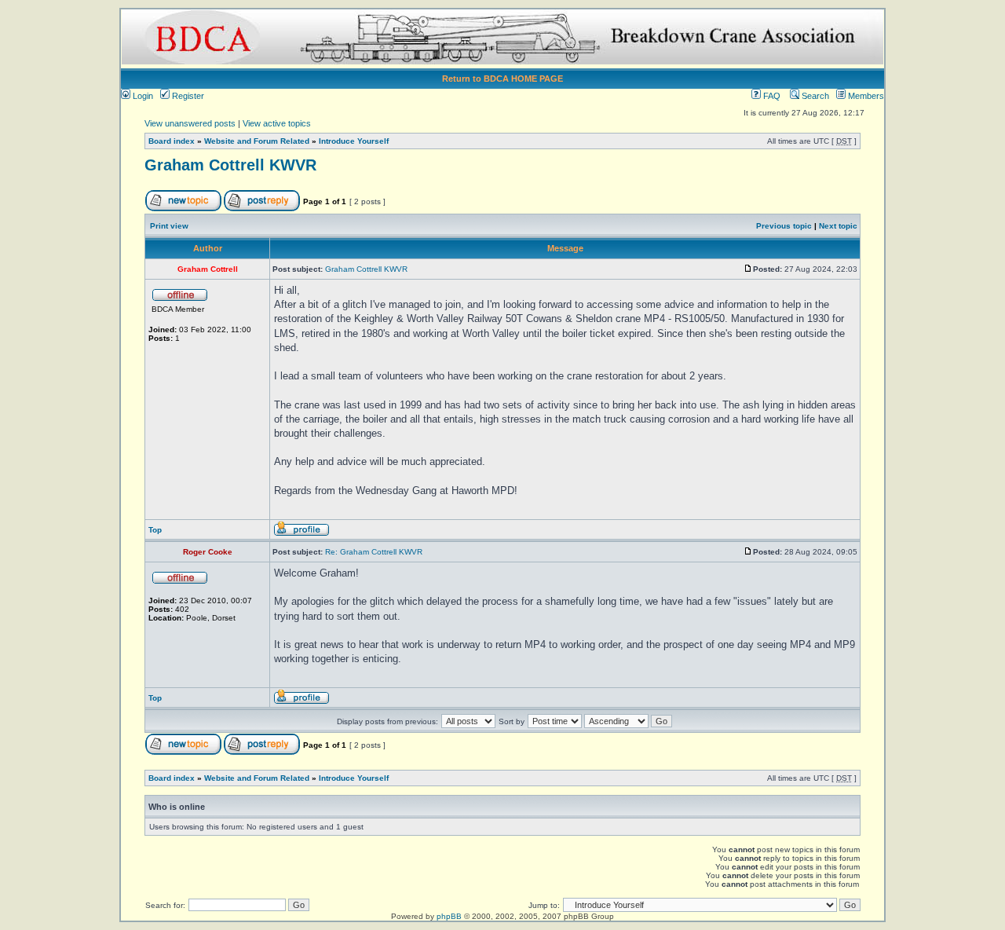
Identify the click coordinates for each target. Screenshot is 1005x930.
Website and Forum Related (256, 141)
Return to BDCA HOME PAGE (502, 78)
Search (814, 96)
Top (155, 529)
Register (187, 96)
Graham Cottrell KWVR (230, 165)
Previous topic (784, 226)
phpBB (449, 916)
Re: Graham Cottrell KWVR (373, 551)
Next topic (838, 226)
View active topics (277, 123)
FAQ (770, 96)
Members (865, 96)
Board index (171, 141)
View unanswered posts (190, 123)
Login (141, 96)
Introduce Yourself (354, 141)
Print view (169, 226)
